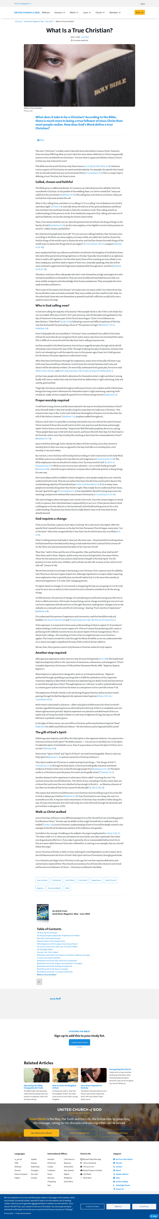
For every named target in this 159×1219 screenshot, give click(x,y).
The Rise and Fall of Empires (47, 933)
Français (34, 1163)
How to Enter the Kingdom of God (64, 1086)
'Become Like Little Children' (48, 952)
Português (35, 1170)
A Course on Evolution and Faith (48, 958)
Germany (50, 1178)
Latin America (69, 1159)
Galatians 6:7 (110, 394)
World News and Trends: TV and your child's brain (55, 972)
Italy (49, 1185)
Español (34, 1159)
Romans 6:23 (42, 469)
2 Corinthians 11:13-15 (105, 494)
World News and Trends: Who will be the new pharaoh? (57, 960)
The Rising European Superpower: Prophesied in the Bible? (58, 935)
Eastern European (21, 1174)
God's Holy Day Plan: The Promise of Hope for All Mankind (85, 370)
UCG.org (18, 21)
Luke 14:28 (96, 787)
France (49, 1174)
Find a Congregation (22, 3)
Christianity (56, 880)
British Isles (51, 1163)
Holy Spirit (83, 880)
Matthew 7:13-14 (107, 324)
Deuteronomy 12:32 (105, 459)
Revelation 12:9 (93, 484)
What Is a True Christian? (46, 974)
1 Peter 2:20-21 (112, 833)
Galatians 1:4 (41, 328)
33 (102, 787)
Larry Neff (85, 37)
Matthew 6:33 (70, 796)
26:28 (95, 166)
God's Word (69, 880)
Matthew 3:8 (42, 611)
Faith (67, 888)
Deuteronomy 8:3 (44, 465)
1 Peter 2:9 (56, 206)
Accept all (144, 1207)
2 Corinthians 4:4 (67, 491)
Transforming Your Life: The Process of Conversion (91, 619)
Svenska (34, 1178)
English (17, 1178)
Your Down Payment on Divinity (91, 1086)
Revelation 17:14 (56, 225)
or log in (80, 1047)
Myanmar (67, 1163)
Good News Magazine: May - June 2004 (38, 21)
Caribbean (51, 1170)
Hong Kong (51, 1181)
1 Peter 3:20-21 (104, 696)
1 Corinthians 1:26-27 (94, 243)
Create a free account (80, 1042)
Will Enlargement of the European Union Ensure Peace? (57, 944)
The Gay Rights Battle (45, 949)
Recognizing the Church (120, 1069)
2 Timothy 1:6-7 (106, 772)
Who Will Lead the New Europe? (49, 938)
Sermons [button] (58, 12)
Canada (50, 1166)
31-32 (43, 269)
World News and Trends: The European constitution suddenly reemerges (63, 955)
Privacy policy (8, 1213)
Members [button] (113, 12)
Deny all (118, 1207)
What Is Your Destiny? (45, 370)
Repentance (96, 880)
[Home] (27, 12)
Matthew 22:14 (68, 194)
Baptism (40, 888)
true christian (42, 880)
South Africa (68, 1181)
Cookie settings (92, 1207)
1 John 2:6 (48, 824)
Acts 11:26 (87, 166)
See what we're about (41, 1132)
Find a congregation (79, 1132)
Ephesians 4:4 (53, 757)
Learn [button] (85, 12)
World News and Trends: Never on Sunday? (52, 969)
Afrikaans (18, 1166)
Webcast (46, 12)
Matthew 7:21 (69, 416)
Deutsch (18, 1170)
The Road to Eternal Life (54, 619)
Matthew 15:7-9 (43, 438)
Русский (34, 1174)
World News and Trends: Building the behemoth (54, 966)
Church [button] (99, 12)
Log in (142, 4)
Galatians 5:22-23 (101, 768)
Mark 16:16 (40, 726)
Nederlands (35, 1166)
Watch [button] (73, 12)
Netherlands (68, 1166)
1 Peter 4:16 (104, 166)
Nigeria (66, 1174)
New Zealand (69, 1170)
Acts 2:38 (103, 658)
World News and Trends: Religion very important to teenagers (59, 963)
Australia (50, 1159)
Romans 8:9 (49, 748)
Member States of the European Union (51, 941)
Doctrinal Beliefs (54, 888)
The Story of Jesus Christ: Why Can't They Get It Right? (57, 946)
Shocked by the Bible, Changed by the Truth (33, 1086)
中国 (16, 1163)
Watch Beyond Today (117, 1132)
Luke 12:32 (66, 321)
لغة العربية (18, 1159)
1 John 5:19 (81, 484)
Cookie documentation (23, 1213)
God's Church (110, 880)
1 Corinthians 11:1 (93, 172)
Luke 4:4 (110, 462)
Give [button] (138, 12)
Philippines (68, 1178)
